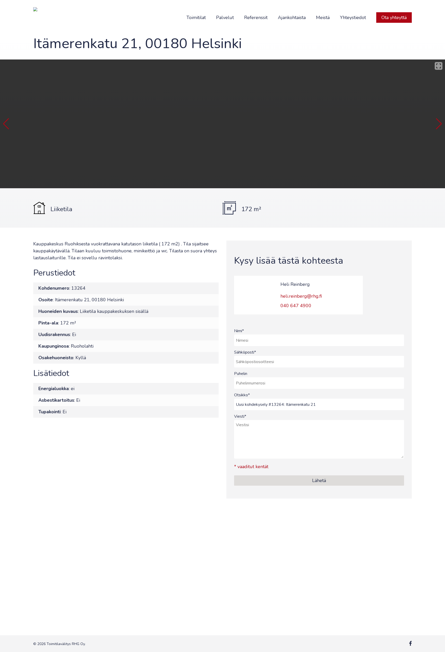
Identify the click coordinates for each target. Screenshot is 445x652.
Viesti (240, 416)
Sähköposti (245, 352)
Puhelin (240, 373)
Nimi (239, 331)
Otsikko (242, 395)
